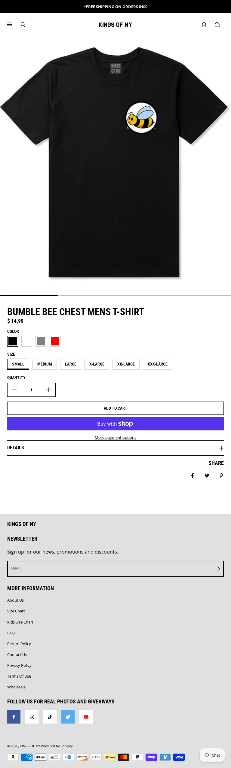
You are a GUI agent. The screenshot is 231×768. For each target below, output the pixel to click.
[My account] (204, 24)
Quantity (16, 377)
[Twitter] (68, 717)
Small (18, 364)
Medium (44, 364)
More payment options (115, 437)
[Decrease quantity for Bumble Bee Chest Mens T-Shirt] (14, 389)
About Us (15, 600)
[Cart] (217, 24)
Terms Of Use (19, 676)
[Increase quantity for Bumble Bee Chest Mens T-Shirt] (48, 389)
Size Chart (16, 611)
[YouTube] (86, 717)
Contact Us (17, 654)
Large (70, 364)
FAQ (11, 633)
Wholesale (16, 687)
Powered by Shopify (57, 746)
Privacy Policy (19, 665)
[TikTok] (50, 717)
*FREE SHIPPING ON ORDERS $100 (115, 6)
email (16, 568)
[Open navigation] (13, 24)
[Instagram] (31, 717)
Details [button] (15, 448)
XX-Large (126, 364)
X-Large (96, 364)
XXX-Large (158, 364)
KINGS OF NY (30, 746)
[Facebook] (13, 717)
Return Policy (19, 643)
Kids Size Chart (20, 622)
